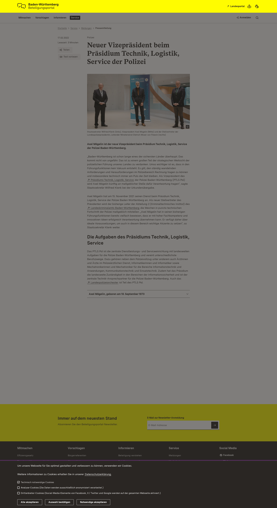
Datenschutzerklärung (98, 474)
